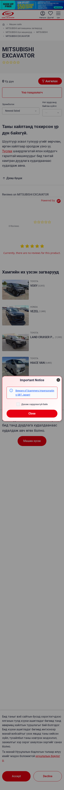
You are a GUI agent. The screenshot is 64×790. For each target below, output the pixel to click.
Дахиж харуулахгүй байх (34, 404)
